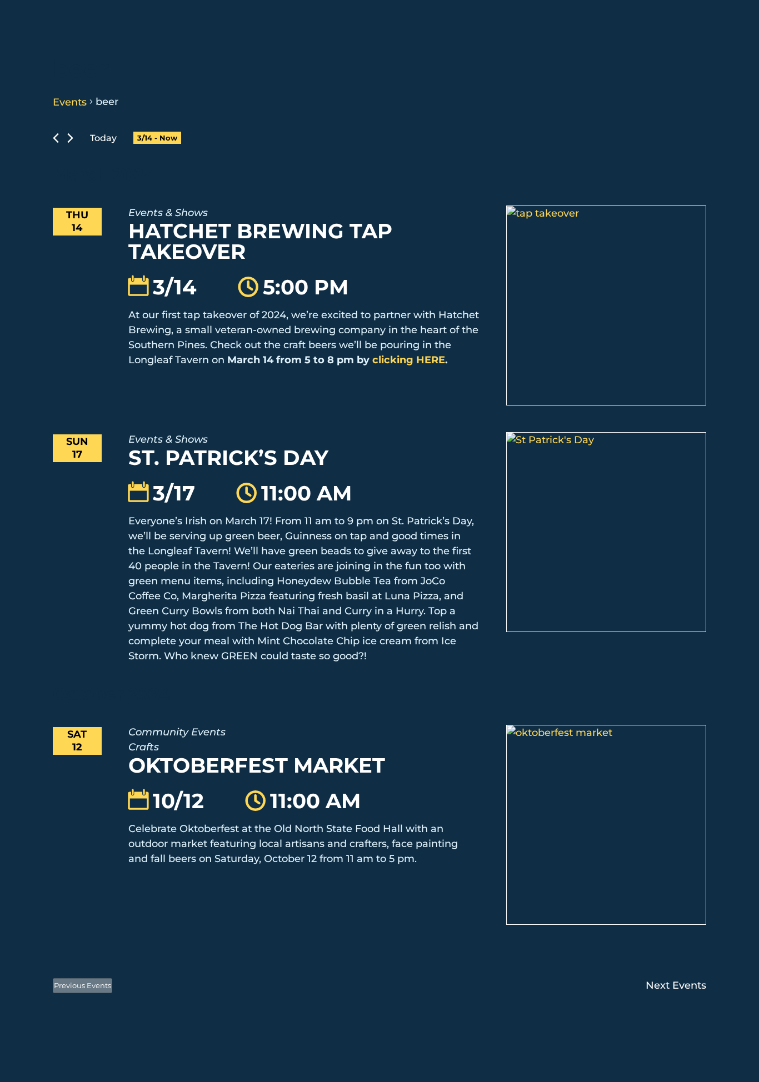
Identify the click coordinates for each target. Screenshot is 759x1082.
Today (103, 138)
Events (70, 102)
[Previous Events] (56, 138)
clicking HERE (408, 360)
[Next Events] (70, 138)
